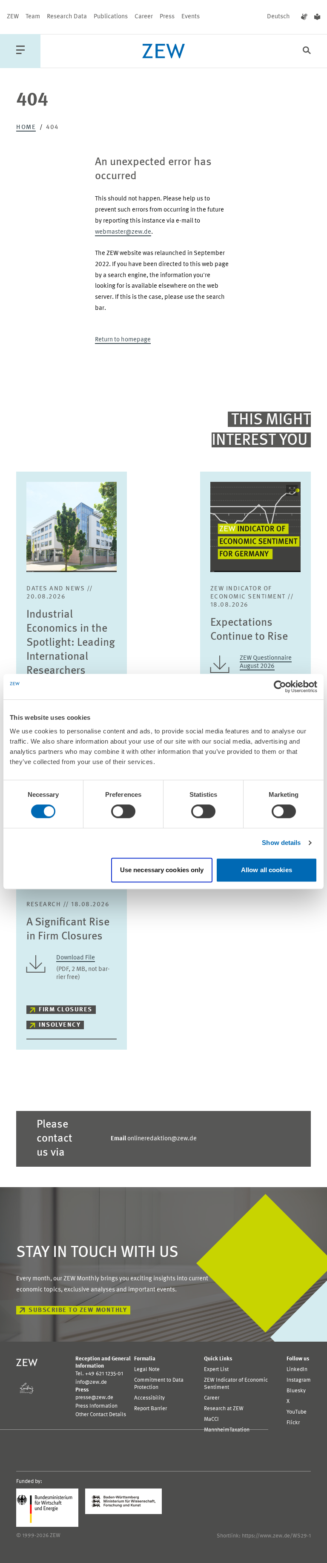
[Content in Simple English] (317, 17)
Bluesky (296, 1391)
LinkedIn (297, 1369)
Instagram (299, 1380)
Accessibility (149, 1398)
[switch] (123, 811)
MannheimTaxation (227, 1430)
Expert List (216, 1369)
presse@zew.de (94, 1397)
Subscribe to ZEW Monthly (78, 1310)
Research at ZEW (224, 1408)
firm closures (65, 1010)
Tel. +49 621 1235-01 (99, 1374)
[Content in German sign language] (304, 17)
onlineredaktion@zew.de (154, 1139)
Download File (75, 958)
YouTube (297, 1412)
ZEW (13, 17)
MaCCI (211, 1419)
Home (26, 127)
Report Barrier (150, 1408)
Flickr (293, 1423)
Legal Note (147, 1369)
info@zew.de (91, 1382)
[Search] (307, 51)
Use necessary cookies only (162, 869)
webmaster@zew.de (123, 232)
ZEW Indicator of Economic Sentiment (236, 1383)
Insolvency (59, 1025)
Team (33, 17)
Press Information (96, 1406)
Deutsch (278, 17)
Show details (281, 842)
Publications (111, 17)
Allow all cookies (266, 869)
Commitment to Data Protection (159, 1383)
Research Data (67, 17)
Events (190, 17)
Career (144, 17)
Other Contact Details (100, 1414)
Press (167, 17)
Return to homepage (123, 340)
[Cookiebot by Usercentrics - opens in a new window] (280, 686)
